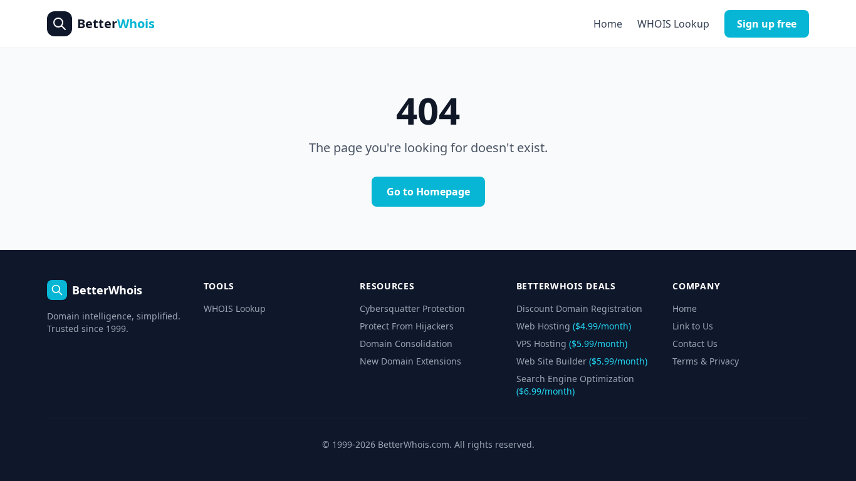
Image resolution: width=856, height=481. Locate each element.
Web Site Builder (581, 361)
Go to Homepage (428, 192)
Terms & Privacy (705, 361)
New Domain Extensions (410, 361)
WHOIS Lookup (673, 24)
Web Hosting (573, 326)
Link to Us (692, 326)
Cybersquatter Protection (412, 308)
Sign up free (766, 24)
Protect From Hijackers (407, 326)
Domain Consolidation (406, 343)
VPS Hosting (571, 343)
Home (607, 24)
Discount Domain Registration (579, 308)
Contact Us (695, 343)
